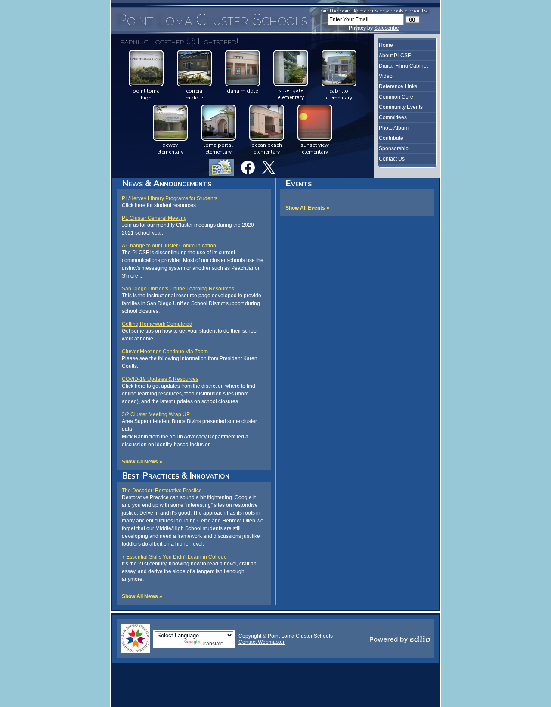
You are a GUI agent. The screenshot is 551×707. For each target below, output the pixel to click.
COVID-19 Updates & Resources (160, 379)
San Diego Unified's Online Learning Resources (178, 289)
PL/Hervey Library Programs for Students (169, 198)
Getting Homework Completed (157, 324)
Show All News (140, 462)
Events (298, 183)
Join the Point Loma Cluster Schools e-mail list (374, 10)
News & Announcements (166, 183)
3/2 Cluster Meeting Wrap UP (156, 414)
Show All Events (305, 208)
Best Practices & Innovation (175, 476)
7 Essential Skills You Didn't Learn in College (174, 557)
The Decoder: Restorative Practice (162, 491)
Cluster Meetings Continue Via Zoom (165, 352)
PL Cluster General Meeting (154, 218)
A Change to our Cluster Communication (169, 246)
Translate (212, 644)
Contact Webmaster (261, 642)
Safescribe (386, 28)
